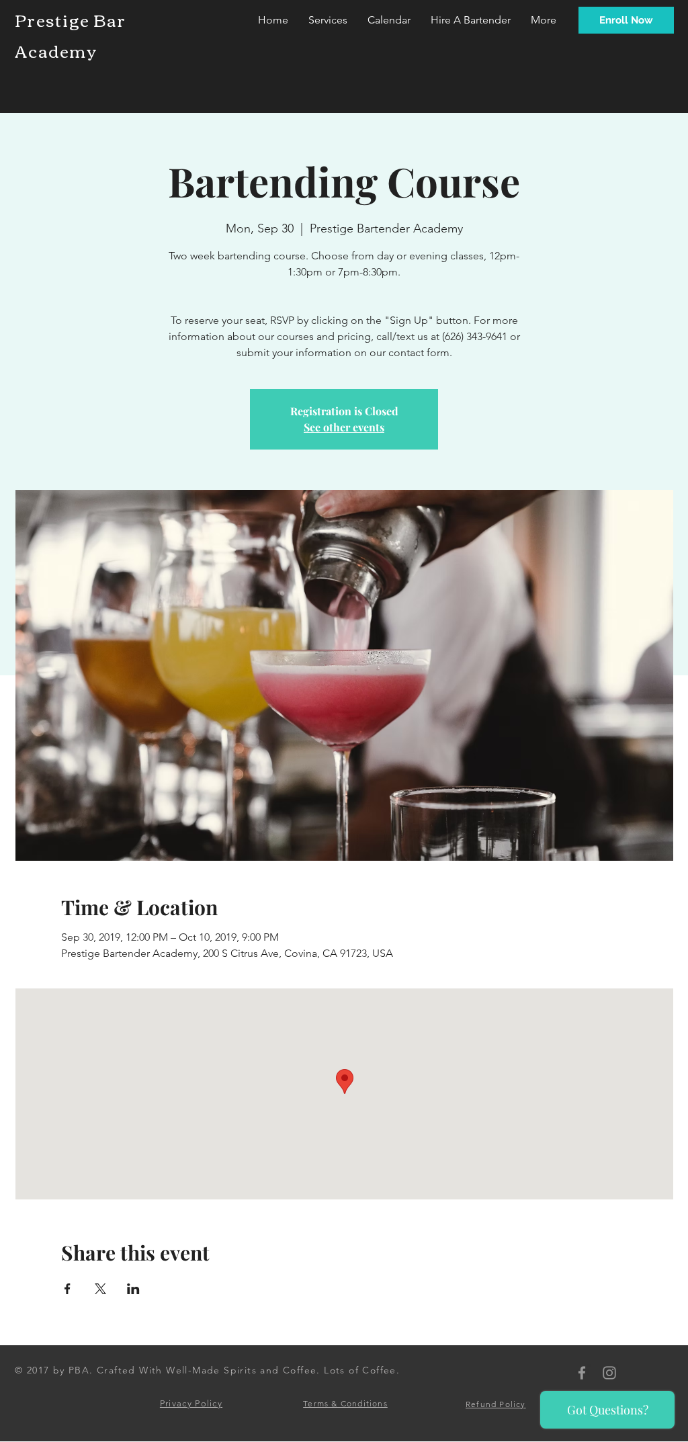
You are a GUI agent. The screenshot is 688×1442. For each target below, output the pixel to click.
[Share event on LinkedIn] (133, 1288)
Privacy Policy (191, 1403)
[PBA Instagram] (609, 1373)
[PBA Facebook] (582, 1373)
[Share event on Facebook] (67, 1288)
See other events (344, 427)
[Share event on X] (100, 1288)
